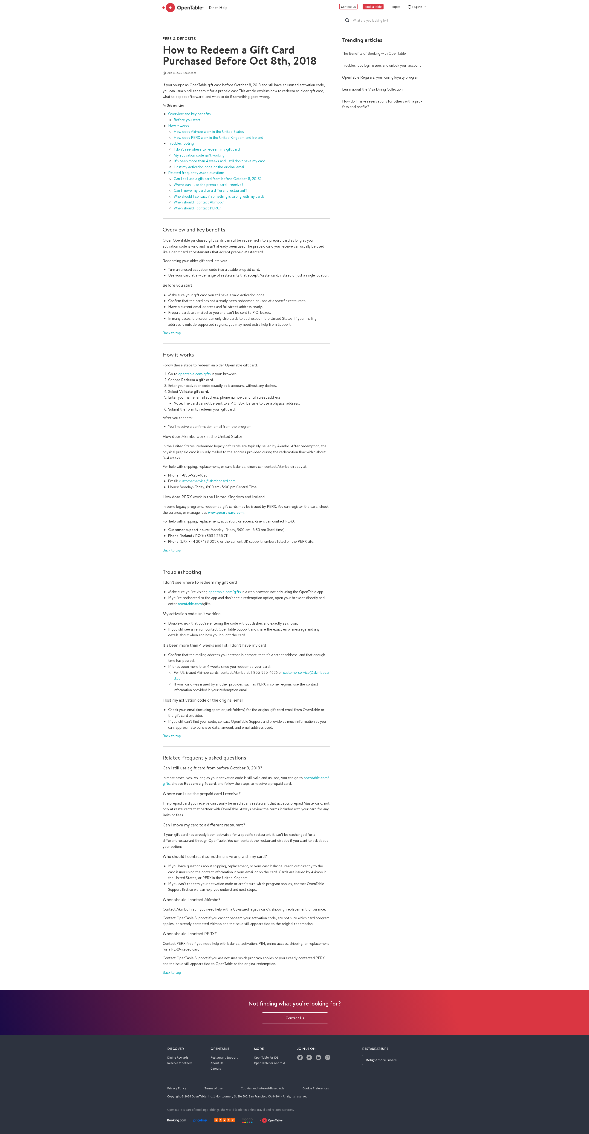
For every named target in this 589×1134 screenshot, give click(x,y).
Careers (216, 1068)
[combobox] (384, 20)
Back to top (172, 332)
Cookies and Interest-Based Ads (262, 1088)
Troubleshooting (181, 143)
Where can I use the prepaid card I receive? (208, 184)
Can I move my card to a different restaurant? (210, 190)
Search (347, 20)
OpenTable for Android (269, 1063)
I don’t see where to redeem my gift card (207, 149)
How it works (178, 125)
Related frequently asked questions (196, 172)
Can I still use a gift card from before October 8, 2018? (218, 178)
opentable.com (190, 603)
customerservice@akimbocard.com (207, 480)
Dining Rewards (177, 1057)
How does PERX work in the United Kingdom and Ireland (218, 137)
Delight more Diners (381, 1060)
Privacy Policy (176, 1088)
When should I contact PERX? (197, 208)
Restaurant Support (224, 1057)
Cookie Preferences (316, 1088)
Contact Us (295, 1017)
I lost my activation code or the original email (209, 166)
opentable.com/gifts (194, 373)
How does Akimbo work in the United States (209, 131)
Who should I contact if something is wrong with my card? (219, 196)
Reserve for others (179, 1063)
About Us (217, 1063)
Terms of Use (213, 1088)
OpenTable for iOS (266, 1057)
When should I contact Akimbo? (199, 202)
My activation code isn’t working (199, 155)
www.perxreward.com (226, 512)
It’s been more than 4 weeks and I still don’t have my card (219, 160)
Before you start (187, 119)
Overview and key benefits (189, 113)
